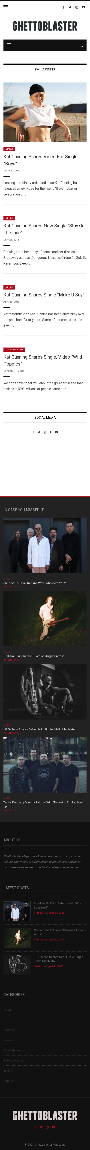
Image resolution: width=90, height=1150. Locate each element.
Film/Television (13, 1050)
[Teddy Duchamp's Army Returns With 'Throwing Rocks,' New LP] (45, 766)
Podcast (9, 1030)
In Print (7, 1070)
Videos (9, 149)
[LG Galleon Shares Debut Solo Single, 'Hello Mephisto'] (45, 693)
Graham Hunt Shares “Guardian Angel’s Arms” (34, 656)
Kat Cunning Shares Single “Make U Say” (43, 295)
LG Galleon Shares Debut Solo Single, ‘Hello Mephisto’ (39, 729)
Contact (8, 1081)
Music (9, 218)
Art (5, 1020)
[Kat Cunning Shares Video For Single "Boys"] (45, 112)
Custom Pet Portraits (16, 465)
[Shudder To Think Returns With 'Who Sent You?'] (45, 547)
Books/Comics (13, 1060)
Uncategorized (14, 349)
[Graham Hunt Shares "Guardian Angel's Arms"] (45, 620)
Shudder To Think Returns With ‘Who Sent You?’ (34, 583)
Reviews (9, 1040)
